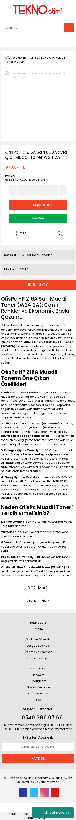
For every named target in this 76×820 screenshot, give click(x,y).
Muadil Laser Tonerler (37, 255)
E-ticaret (27, 814)
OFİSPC (24, 269)
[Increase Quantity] (63, 190)
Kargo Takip (38, 669)
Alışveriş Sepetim (38, 687)
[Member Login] (6, 39)
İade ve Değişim (38, 658)
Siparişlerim (38, 681)
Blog (38, 700)
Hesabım (38, 675)
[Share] (70, 64)
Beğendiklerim (38, 693)
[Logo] (38, 9)
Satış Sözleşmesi (38, 646)
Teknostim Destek (55, 812)
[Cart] (67, 39)
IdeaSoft (12, 814)
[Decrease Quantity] (13, 190)
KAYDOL (38, 758)
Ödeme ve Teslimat (38, 652)
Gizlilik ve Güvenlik (38, 639)
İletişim (38, 629)
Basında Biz (38, 623)
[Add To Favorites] (70, 57)
